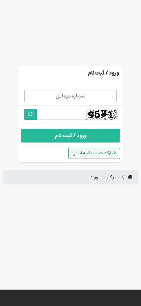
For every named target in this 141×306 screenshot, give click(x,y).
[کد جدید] (30, 114)
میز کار (113, 177)
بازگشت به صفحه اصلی (93, 153)
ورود (94, 177)
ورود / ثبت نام (71, 135)
